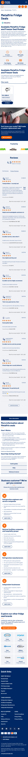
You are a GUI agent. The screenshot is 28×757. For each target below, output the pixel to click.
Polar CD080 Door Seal (13, 373)
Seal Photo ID (4, 721)
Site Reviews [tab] (5, 171)
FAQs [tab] (14, 468)
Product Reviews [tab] (14, 171)
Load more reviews (14, 405)
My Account (4, 693)
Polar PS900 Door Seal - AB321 (14, 221)
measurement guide (9, 439)
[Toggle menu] (26, 2)
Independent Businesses (7, 707)
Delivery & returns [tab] (14, 472)
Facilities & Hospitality (6, 702)
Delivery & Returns (5, 719)
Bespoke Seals (4, 681)
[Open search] (2, 6)
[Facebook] (6, 728)
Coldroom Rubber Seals (6, 683)
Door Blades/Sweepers (6, 688)
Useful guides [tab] (14, 463)
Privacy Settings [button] (18, 719)
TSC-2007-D (11, 265)
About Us (3, 724)
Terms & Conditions (19, 714)
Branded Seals (8, 10)
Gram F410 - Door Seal (13, 350)
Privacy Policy (18, 716)
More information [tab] (14, 418)
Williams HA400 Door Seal (13, 395)
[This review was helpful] (21, 201)
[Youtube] (18, 728)
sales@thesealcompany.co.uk (10, 737)
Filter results (4, 82)
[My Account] (22, 6)
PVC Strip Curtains (5, 686)
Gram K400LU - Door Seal (13, 286)
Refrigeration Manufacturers (8, 705)
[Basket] (26, 6)
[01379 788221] (1, 739)
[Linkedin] (2, 728)
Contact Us (14, 457)
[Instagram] (10, 728)
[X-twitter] (14, 728)
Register (3, 691)
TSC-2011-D (11, 197)
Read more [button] (24, 188)
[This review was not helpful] (24, 201)
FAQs (2, 716)
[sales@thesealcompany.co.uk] (1, 737)
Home (2, 10)
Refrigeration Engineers (7, 700)
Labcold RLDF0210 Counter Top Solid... (16, 242)
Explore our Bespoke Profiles (8, 451)
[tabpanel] (14, 441)
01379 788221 (6, 739)
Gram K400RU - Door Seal (13, 308)
